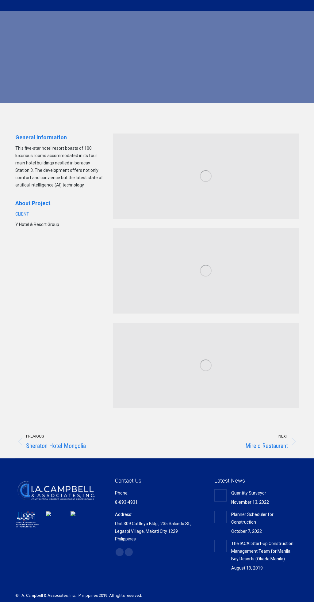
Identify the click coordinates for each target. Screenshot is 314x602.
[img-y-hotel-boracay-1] (206, 176)
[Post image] (220, 495)
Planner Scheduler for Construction (252, 518)
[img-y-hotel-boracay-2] (206, 271)
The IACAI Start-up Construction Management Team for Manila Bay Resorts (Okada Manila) (262, 551)
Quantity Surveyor (248, 493)
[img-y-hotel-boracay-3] (206, 365)
